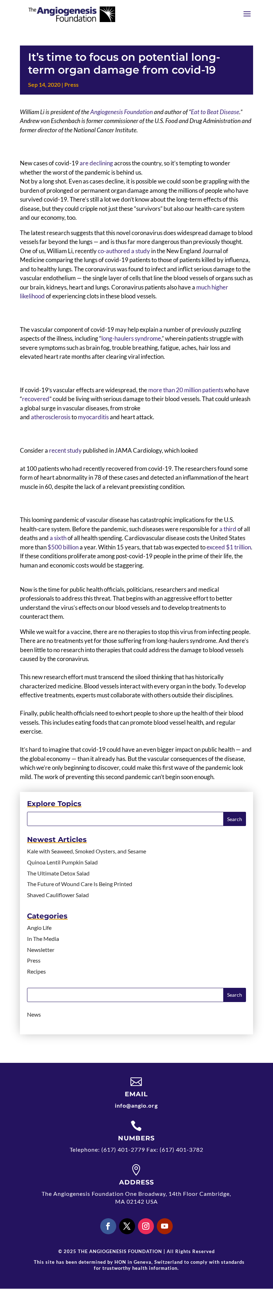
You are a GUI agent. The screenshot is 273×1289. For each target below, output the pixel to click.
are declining (96, 163)
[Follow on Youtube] (165, 1226)
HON (120, 1262)
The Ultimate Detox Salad (58, 873)
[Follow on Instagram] (146, 1226)
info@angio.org (136, 1105)
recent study (65, 450)
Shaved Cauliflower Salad (58, 894)
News (34, 1014)
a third (227, 529)
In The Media (43, 938)
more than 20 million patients (185, 390)
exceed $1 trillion (229, 547)
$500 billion (63, 547)
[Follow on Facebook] (108, 1226)
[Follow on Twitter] (127, 1226)
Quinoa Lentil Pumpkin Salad (62, 862)
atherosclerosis (50, 417)
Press (71, 84)
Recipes (36, 971)
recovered (35, 399)
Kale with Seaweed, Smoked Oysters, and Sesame (86, 851)
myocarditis (93, 417)
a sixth (58, 538)
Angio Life (39, 927)
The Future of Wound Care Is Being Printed (79, 883)
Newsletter (40, 949)
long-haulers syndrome (131, 338)
